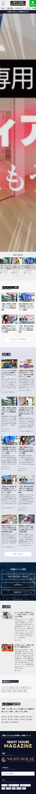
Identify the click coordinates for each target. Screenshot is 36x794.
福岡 (14, 691)
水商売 (9, 691)
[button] (13, 275)
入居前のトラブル (25, 687)
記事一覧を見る (18, 554)
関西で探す (18, 592)
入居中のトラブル (14, 687)
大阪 (3, 691)
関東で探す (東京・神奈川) (18, 577)
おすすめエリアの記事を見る (18, 339)
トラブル (4, 687)
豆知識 (19, 691)
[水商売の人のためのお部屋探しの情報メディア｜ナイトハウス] (18, 3)
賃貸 (25, 691)
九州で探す (18, 585)
